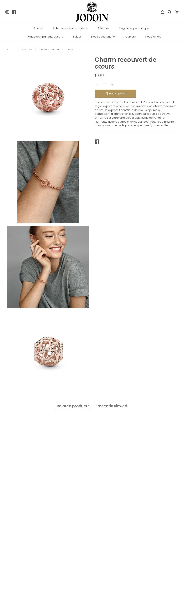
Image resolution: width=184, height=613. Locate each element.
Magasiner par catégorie (44, 36)
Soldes (77, 36)
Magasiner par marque (134, 28)
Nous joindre (153, 36)
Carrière (130, 36)
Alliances (103, 28)
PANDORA (27, 49)
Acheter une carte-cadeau (70, 28)
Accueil (38, 28)
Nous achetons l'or (103, 36)
